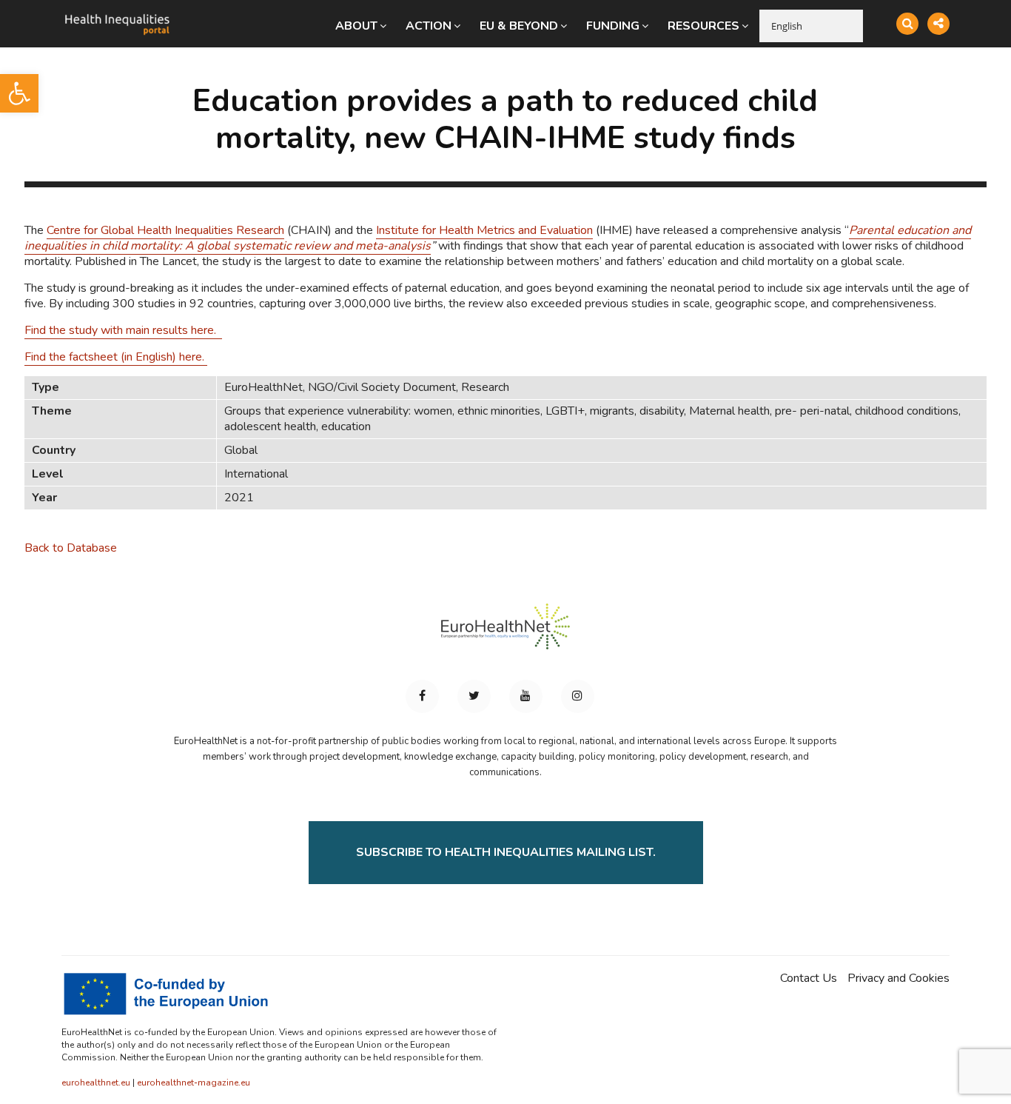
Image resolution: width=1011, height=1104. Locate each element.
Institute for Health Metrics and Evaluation (484, 230)
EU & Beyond (519, 26)
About (356, 26)
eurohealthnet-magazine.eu (193, 1082)
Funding (612, 26)
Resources (703, 26)
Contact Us (808, 978)
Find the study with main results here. (123, 330)
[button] (19, 93)
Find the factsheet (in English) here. (115, 357)
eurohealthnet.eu (95, 1082)
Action (428, 26)
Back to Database (70, 548)
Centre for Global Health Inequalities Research (165, 230)
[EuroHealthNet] (505, 633)
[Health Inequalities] (116, 13)
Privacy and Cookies (898, 978)
